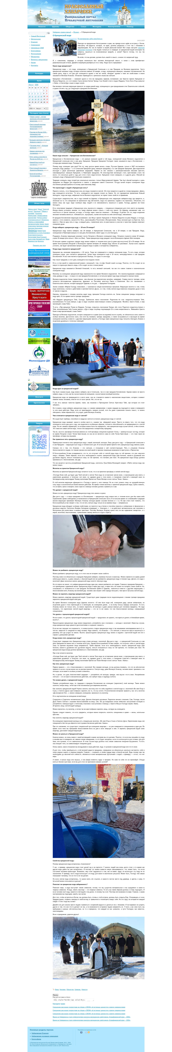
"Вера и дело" (32, 209)
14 (41, 96)
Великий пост (40, 239)
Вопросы (41, 241)
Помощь (130, 27)
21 (41, 99)
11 (32, 96)
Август (31, 85)
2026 (36, 85)
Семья (83, 27)
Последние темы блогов (39, 113)
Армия (39, 231)
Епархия (34, 42)
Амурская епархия (42, 226)
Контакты (34, 65)
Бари (44, 231)
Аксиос (42, 224)
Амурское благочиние (35, 228)
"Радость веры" (42, 218)
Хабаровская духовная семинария (45, 1036)
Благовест (46, 233)
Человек (63, 989)
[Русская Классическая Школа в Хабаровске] (39, 392)
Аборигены (45, 220)
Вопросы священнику (39, 60)
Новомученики (114, 27)
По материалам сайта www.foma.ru (90, 39)
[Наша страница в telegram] (39, 456)
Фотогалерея (36, 54)
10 (29, 96)
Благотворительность (35, 235)
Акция (47, 224)
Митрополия (36, 39)
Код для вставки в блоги (61, 997)
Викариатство (32, 241)
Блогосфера (35, 51)
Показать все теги (39, 245)
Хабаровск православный (62, 32)
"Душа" (40, 209)
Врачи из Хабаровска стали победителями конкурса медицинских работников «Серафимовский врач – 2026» (91, 1017)
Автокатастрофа (33, 224)
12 (35, 96)
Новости (42, 27)
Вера (57, 989)
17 (29, 99)
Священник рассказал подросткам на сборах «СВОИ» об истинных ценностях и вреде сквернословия (89, 1007)
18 (32, 99)
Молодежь (97, 27)
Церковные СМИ (37, 48)
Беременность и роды (35, 233)
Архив (33, 62)
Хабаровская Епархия (40, 1033)
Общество (70, 27)
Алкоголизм (32, 226)
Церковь (55, 27)
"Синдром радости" (34, 220)
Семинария (35, 45)
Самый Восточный (38, 36)
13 (38, 96)
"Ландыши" (37, 211)
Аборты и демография (36, 222)
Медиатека (35, 57)
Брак (38, 237)
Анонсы (32, 230)
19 (35, 99)
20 (38, 99)
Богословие (32, 237)
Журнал (76, 32)
